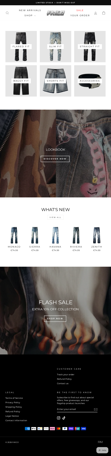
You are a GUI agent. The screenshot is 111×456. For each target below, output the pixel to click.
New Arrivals (30, 10)
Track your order (65, 374)
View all (55, 217)
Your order (80, 15)
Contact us (62, 383)
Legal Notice (12, 416)
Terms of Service (14, 398)
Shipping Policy (13, 407)
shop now (55, 318)
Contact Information (16, 420)
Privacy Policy (12, 402)
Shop (29, 15)
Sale (80, 10)
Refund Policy (64, 379)
